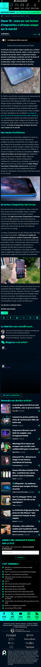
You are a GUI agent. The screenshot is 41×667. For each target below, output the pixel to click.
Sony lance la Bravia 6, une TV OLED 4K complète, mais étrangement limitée (24, 433)
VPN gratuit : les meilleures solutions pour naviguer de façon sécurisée (25, 486)
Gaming (16, 8)
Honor (29, 12)
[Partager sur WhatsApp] (30, 318)
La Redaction (5, 33)
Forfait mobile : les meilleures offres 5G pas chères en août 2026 (21, 598)
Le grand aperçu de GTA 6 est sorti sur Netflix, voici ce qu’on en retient (26, 406)
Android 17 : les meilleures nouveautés (16, 574)
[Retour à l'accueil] (20, 1)
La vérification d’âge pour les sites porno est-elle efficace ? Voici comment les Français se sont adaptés (25, 514)
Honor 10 (4, 313)
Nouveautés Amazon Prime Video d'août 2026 (19, 592)
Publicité (35, 623)
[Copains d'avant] (29, 643)
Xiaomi (14, 479)
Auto (22, 8)
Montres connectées (17, 535)
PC (11, 8)
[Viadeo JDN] (11, 647)
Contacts (29, 623)
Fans (4, 617)
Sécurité (14, 425)
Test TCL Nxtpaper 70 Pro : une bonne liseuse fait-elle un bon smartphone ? (24, 499)
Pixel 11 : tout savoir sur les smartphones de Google (20, 572)
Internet (14, 521)
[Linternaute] (29, 639)
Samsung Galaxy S (17, 465)
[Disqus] (20, 369)
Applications (15, 452)
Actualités (15, 439)
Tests (13, 505)
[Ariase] (29, 647)
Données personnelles (19, 625)
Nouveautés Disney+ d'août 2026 (15, 589)
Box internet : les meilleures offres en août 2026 (19, 594)
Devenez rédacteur (21, 623)
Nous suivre (37, 318)
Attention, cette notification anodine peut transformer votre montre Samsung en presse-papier (25, 529)
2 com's (35, 34)
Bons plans (35, 8)
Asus (17, 12)
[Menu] (2, 1)
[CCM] (29, 635)
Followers (12, 617)
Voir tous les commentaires (11, 395)
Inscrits (29, 617)
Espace (27, 8)
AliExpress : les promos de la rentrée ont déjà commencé (18, 568)
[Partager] (39, 34)
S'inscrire (20, 557)
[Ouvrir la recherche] (39, 1)
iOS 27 (7, 581)
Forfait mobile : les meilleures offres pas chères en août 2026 (22, 602)
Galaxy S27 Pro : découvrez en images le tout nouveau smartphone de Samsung (24, 459)
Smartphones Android (18, 16)
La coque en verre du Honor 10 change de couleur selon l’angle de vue (19, 115)
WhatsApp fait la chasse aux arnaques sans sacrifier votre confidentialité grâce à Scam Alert (25, 446)
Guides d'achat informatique (20, 492)
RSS (37, 617)
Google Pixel (23, 12)
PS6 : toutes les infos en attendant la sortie (18, 584)
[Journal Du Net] (11, 639)
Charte (28, 625)
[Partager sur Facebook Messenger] (24, 318)
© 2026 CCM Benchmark (20, 627)
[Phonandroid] (4, 653)
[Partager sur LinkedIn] (17, 318)
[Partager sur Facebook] (10, 318)
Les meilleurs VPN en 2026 (13, 608)
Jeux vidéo (15, 411)
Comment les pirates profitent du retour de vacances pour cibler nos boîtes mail (25, 419)
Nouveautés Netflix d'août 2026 (14, 586)
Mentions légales (7, 625)
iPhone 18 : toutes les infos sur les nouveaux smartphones (18, 578)
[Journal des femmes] (11, 635)
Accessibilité (34, 625)
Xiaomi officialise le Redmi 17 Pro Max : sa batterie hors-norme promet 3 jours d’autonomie (25, 473)
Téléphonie (4, 8)
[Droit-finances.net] (11, 643)
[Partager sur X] (4, 318)
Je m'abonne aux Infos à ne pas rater (17, 40)
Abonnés (20, 617)
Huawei (34, 12)
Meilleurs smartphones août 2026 (15, 606)
